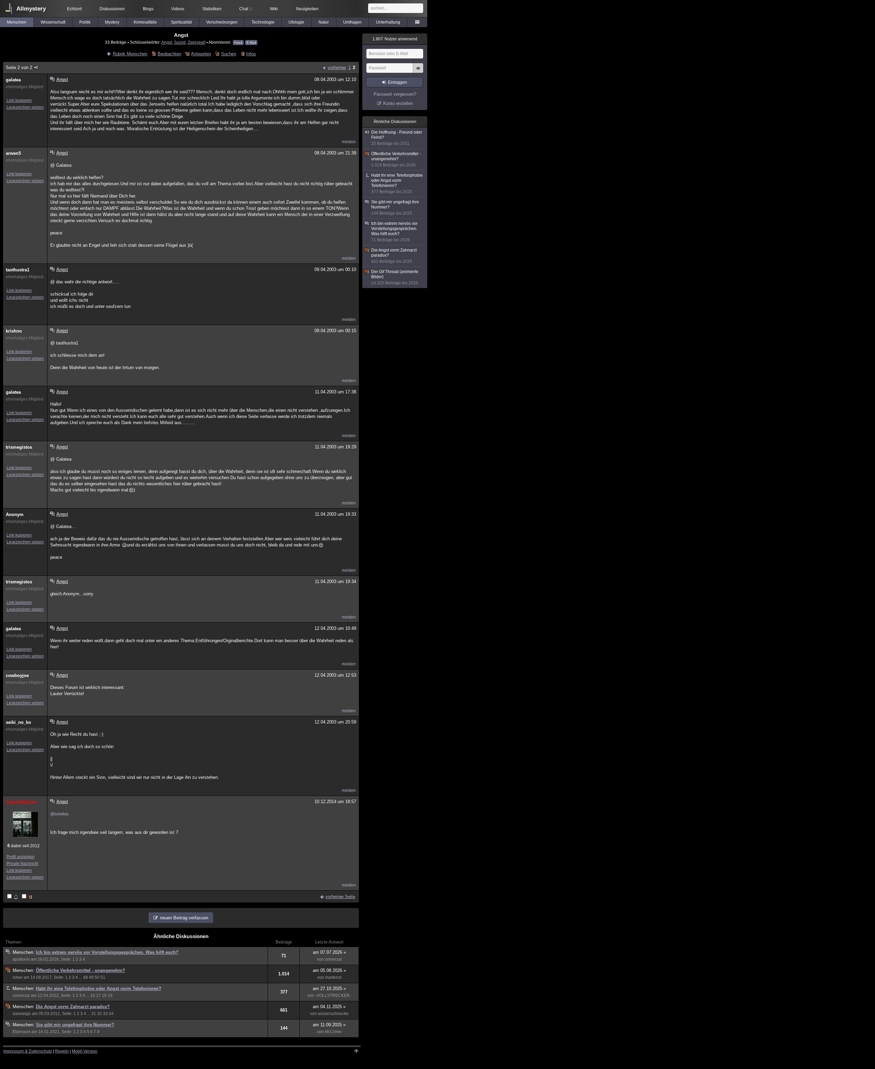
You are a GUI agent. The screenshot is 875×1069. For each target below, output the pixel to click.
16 (92, 995)
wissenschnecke (333, 1014)
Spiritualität (181, 22)
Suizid (180, 42)
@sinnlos (59, 813)
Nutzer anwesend (395, 39)
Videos (177, 8)
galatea (13, 79)
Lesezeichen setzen (25, 107)
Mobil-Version (84, 1051)
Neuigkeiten (307, 8)
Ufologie (296, 22)
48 (85, 977)
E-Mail (251, 42)
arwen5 (13, 153)
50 (97, 977)
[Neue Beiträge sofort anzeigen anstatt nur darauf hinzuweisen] (28, 896)
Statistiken (211, 8)
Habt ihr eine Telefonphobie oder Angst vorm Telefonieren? (98, 988)
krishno (14, 331)
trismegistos (19, 447)
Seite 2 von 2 (19, 67)
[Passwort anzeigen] (418, 71)
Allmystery (31, 8)
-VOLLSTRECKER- (333, 995)
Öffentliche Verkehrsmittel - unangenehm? (80, 970)
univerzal (333, 959)
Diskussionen (112, 8)
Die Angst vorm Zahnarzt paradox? (73, 1006)
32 (99, 1014)
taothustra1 (17, 269)
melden (349, 141)
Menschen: (24, 952)
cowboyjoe (17, 675)
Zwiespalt (196, 42)
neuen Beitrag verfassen (184, 917)
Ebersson (21, 1032)
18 (104, 995)
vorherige (337, 67)
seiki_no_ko (18, 722)
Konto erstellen (398, 103)
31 (93, 1014)
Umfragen (352, 22)
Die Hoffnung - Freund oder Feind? (396, 138)
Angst (166, 42)
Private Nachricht (22, 863)
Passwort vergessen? (395, 94)
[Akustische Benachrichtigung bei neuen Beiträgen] (13, 896)
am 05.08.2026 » (329, 970)
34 (111, 1014)
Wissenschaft (53, 22)
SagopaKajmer (21, 801)
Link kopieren (19, 100)
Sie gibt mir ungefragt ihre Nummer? (75, 1024)
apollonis (21, 959)
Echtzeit (74, 8)
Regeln (62, 1051)
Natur (324, 22)
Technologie (263, 22)
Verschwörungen (222, 22)
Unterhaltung (388, 22)
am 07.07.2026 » (329, 952)
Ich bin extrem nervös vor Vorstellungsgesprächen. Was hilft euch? (107, 952)
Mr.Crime (333, 1032)
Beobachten (169, 53)
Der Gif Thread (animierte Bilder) (394, 277)
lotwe (18, 977)
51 (102, 977)
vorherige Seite (340, 896)
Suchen (228, 53)
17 (98, 995)
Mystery (112, 22)
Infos (251, 53)
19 (110, 995)
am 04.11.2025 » (329, 1006)
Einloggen (397, 82)
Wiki (274, 8)
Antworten (201, 53)
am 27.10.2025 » (329, 988)
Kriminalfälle (145, 22)
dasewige (22, 1014)
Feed (238, 42)
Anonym (15, 514)
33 (105, 1014)
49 (91, 977)
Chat (245, 8)
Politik (85, 22)
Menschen (16, 22)
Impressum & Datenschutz (27, 1051)
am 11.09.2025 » (329, 1024)
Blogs (148, 8)
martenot (333, 977)
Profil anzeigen (20, 856)
